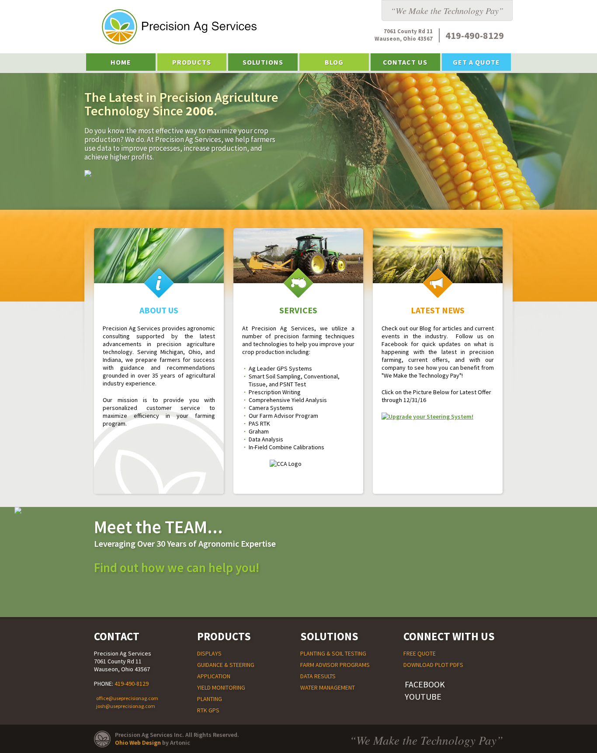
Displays (209, 653)
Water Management (327, 687)
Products (191, 62)
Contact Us (405, 62)
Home (121, 62)
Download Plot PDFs (433, 665)
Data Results (318, 676)
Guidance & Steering (225, 665)
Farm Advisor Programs (335, 665)
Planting (209, 699)
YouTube (423, 696)
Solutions (263, 62)
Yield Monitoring (221, 687)
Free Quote (419, 653)
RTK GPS (208, 710)
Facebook (425, 684)
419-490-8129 (132, 683)
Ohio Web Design (138, 742)
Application (213, 676)
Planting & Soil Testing (333, 653)
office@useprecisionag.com (127, 698)
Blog (334, 62)
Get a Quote (476, 62)
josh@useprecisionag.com (125, 706)
